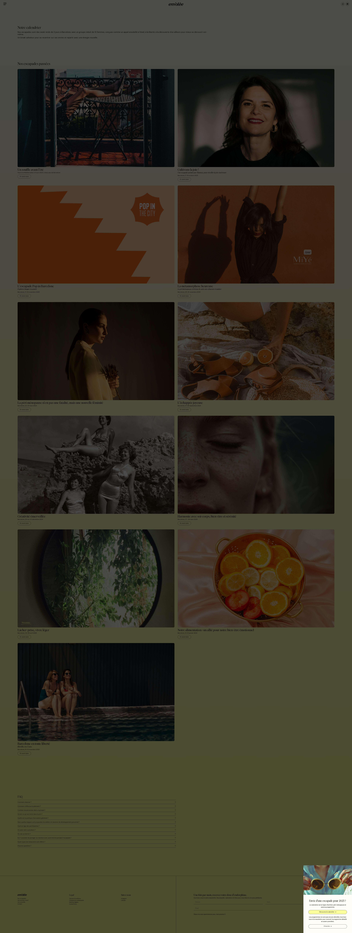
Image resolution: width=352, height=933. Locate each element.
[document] (176, 466)
